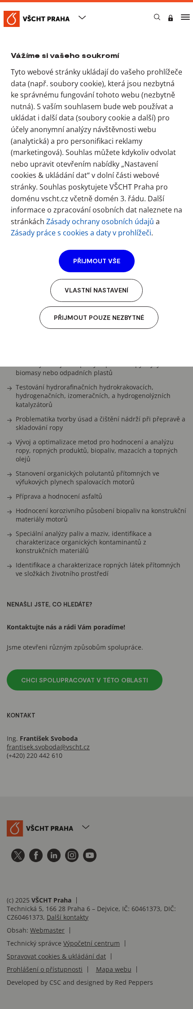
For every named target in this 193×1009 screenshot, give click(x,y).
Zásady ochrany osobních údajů (100, 221)
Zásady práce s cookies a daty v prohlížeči (81, 233)
